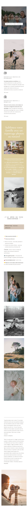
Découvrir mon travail (14, 24)
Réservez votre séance (11, 227)
